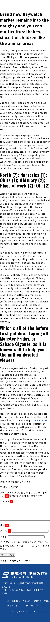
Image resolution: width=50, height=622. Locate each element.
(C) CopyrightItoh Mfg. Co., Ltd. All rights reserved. (28, 612)
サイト (3, 536)
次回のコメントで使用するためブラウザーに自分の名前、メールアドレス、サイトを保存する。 (25, 546)
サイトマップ (13, 605)
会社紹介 (37, 600)
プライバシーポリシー (34, 605)
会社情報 (16, 600)
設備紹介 (26, 600)
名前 (4, 525)
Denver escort (41, 420)
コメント (6, 501)
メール (5, 530)
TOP (7, 600)
